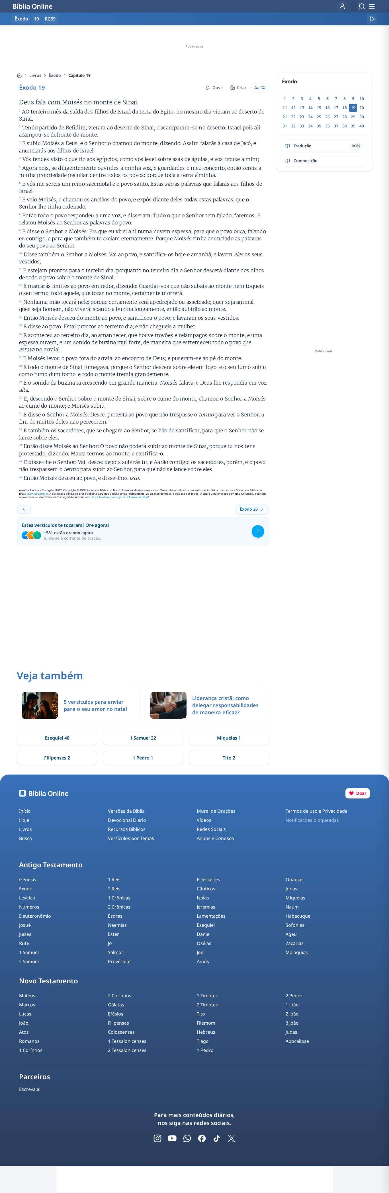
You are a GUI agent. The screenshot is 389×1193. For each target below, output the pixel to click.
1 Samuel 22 (143, 738)
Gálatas (116, 1005)
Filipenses (118, 1023)
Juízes (25, 934)
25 (319, 116)
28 (344, 116)
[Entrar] (342, 6)
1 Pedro (205, 1050)
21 (284, 116)
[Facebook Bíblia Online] (201, 1138)
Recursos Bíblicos (127, 829)
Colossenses (121, 1032)
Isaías (203, 898)
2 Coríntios (119, 995)
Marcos (27, 1005)
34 (310, 126)
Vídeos (204, 820)
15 (319, 107)
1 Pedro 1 (143, 758)
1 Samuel (29, 952)
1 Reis (114, 879)
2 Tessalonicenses (127, 1050)
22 (293, 116)
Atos (24, 1032)
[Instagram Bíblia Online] (157, 1138)
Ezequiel (206, 925)
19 (36, 19)
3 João (292, 1023)
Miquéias (295, 898)
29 (353, 116)
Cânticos (206, 889)
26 (327, 116)
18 (344, 107)
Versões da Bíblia (126, 811)
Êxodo (55, 75)
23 (302, 116)
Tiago (203, 1041)
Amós (203, 961)
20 (361, 107)
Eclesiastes (208, 879)
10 (361, 98)
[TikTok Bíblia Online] (216, 1138)
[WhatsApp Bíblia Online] (187, 1138)
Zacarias (295, 943)
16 (327, 107)
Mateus (27, 995)
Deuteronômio (35, 916)
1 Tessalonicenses (127, 1041)
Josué (25, 925)
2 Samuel (29, 961)
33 (302, 126)
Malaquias (297, 952)
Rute (24, 943)
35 (319, 126)
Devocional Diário (127, 820)
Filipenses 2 (57, 758)
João (23, 1023)
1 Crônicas (119, 898)
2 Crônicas (119, 907)
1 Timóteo (207, 995)
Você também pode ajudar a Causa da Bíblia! (120, 497)
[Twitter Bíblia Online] (231, 1138)
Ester (113, 934)
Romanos (29, 1041)
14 (310, 107)
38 (344, 126)
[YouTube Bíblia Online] (172, 1138)
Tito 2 (229, 758)
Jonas (291, 889)
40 (361, 126)
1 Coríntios (30, 1050)
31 (284, 126)
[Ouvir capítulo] (372, 19)
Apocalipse (297, 1041)
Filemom (206, 1023)
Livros (35, 75)
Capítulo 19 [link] (79, 75)
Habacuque (298, 916)
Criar (241, 87)
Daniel (203, 934)
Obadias (295, 879)
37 (336, 126)
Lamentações (211, 916)
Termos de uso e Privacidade (316, 811)
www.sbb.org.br (37, 494)
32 (293, 126)
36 (327, 126)
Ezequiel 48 (57, 738)
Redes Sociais (211, 829)
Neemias (117, 925)
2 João (292, 1014)
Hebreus (206, 1032)
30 (361, 116)
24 (310, 116)
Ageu (291, 934)
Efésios (115, 1014)
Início (25, 811)
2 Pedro (294, 995)
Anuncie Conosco (215, 838)
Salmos (116, 952)
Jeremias (206, 907)
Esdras (115, 916)
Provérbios (120, 961)
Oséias (204, 943)
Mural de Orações (216, 811)
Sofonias (295, 925)
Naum (292, 907)
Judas (291, 1032)
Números (29, 907)
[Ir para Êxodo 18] (24, 509)
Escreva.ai (29, 1089)
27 (336, 116)
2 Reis (114, 889)
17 (336, 107)
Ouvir (217, 87)
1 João (292, 1005)
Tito (201, 1014)
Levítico (27, 898)
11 (284, 107)
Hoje (24, 820)
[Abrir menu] (372, 6)
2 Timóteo (207, 1005)
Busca (25, 838)
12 (293, 107)
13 (302, 107)
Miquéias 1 (229, 738)
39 (353, 126)
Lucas (25, 1014)
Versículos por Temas (131, 838)
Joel (200, 952)
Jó (110, 943)
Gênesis (27, 879)
